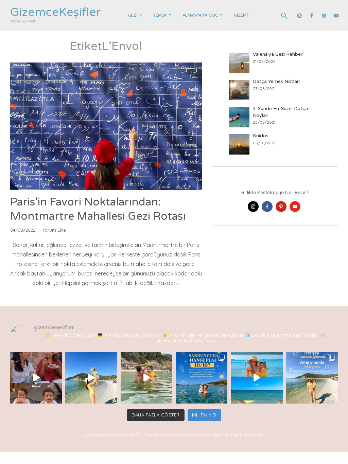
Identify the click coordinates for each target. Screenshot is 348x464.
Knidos (260, 136)
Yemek (160, 15)
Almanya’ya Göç (200, 15)
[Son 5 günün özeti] (256, 378)
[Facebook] (267, 206)
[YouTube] (295, 206)
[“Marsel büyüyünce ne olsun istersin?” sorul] (146, 378)
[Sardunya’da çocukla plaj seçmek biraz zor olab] (201, 378)
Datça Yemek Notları (276, 81)
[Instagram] (253, 206)
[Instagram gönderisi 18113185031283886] (312, 378)
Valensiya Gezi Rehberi (278, 54)
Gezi (132, 15)
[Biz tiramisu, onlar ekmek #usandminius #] (36, 378)
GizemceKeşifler (55, 12)
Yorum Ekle (54, 230)
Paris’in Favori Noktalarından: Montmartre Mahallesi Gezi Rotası (98, 209)
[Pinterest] (281, 206)
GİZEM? (241, 15)
